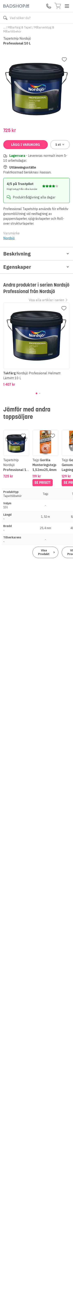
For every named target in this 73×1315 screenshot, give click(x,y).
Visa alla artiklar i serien (46, 300)
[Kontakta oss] (49, 6)
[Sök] (5, 18)
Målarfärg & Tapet (20, 27)
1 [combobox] (58, 144)
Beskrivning (17, 253)
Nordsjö (9, 238)
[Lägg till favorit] (64, 59)
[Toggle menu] (67, 6)
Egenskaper (17, 267)
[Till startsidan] (16, 6)
